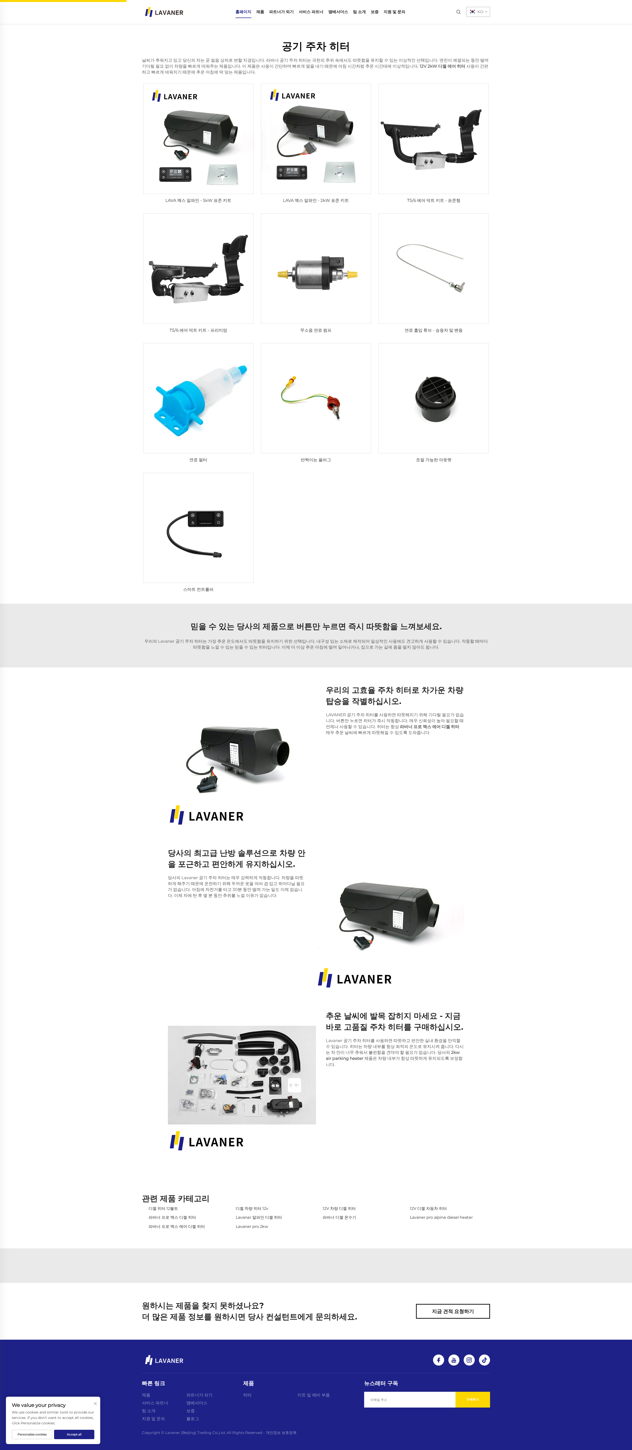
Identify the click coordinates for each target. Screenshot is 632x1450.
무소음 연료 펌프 (316, 330)
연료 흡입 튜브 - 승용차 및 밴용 (434, 330)
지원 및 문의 (394, 11)
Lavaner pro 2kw (252, 1226)
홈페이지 (243, 11)
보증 (375, 11)
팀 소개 (359, 11)
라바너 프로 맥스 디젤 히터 (172, 1217)
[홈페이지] (164, 11)
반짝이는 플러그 (316, 459)
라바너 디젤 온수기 (339, 1217)
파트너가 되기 (281, 11)
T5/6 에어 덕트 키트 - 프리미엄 (198, 330)
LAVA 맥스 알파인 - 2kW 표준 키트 (316, 200)
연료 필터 (198, 459)
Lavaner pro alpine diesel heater (441, 1217)
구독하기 (472, 1399)
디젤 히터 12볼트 (163, 1208)
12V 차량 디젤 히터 (339, 1208)
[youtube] (453, 1360)
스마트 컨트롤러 (198, 589)
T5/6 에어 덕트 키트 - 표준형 (433, 200)
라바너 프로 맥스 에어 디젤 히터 (177, 1226)
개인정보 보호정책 (281, 1432)
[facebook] (438, 1360)
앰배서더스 (338, 11)
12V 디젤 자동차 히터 (428, 1208)
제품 (260, 11)
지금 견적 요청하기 (453, 1311)
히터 (247, 1394)
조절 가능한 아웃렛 (434, 459)
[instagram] (469, 1360)
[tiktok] (484, 1360)
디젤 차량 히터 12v (252, 1208)
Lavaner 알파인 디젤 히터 (259, 1217)
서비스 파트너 (311, 11)
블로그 (192, 1418)
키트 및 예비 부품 (313, 1394)
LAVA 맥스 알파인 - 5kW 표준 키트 (198, 200)
